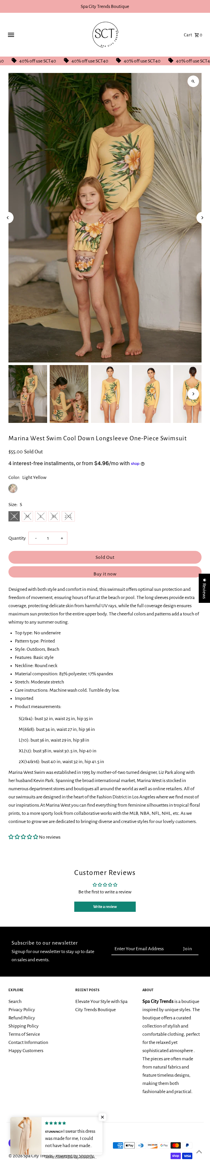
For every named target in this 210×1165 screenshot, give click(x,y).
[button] (23, 837)
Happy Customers (25, 1050)
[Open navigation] (44, 34)
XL (54, 516)
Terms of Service (24, 1034)
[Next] (202, 217)
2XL (68, 516)
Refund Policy (21, 1017)
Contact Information (28, 1042)
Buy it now (105, 573)
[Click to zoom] (193, 81)
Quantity (17, 538)
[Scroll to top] (199, 1151)
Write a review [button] (105, 907)
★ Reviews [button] (204, 588)
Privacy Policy (21, 1009)
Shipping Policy (23, 1026)
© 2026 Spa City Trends (31, 1155)
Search (15, 1001)
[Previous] (8, 217)
